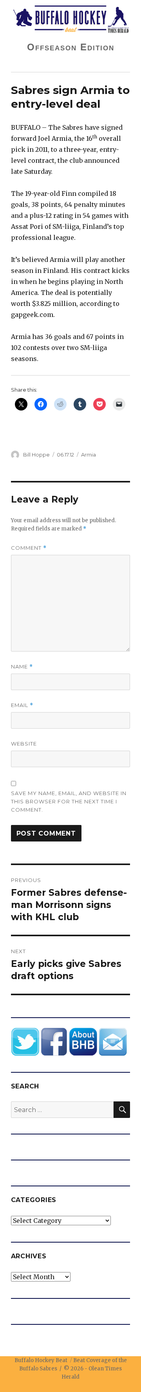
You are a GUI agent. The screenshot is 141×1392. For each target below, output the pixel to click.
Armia (88, 454)
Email (22, 705)
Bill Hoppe (36, 454)
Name (22, 666)
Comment (29, 548)
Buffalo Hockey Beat (40, 1360)
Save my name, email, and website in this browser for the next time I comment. (69, 801)
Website (24, 743)
